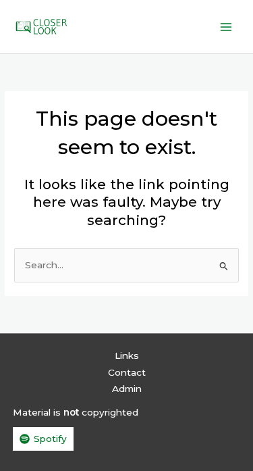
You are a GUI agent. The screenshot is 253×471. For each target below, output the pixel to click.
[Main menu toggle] (226, 27)
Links (127, 355)
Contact (127, 372)
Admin (127, 388)
